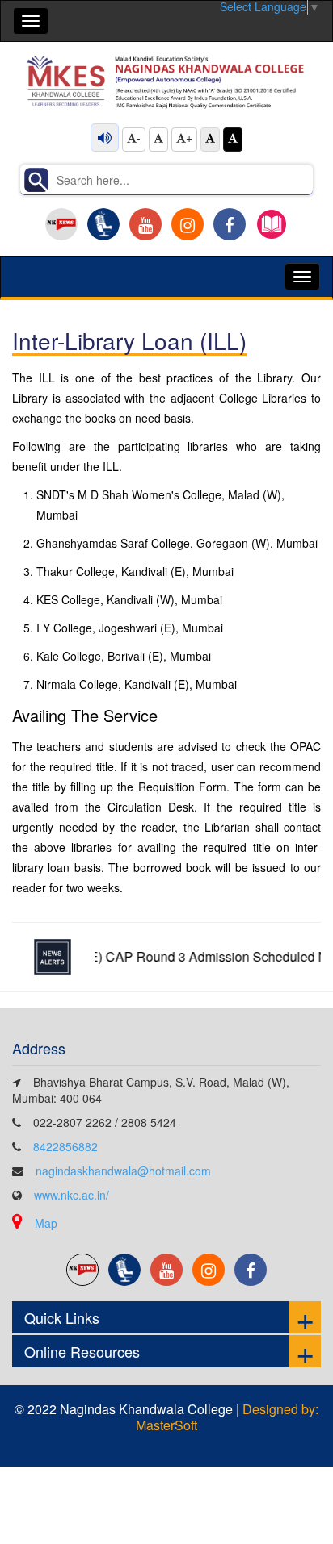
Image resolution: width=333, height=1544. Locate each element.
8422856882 (65, 1146)
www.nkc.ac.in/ (71, 1195)
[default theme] (210, 139)
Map (46, 1223)
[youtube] (145, 224)
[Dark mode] (232, 139)
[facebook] (229, 224)
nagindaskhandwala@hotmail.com (123, 1170)
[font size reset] (158, 139)
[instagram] (187, 224)
